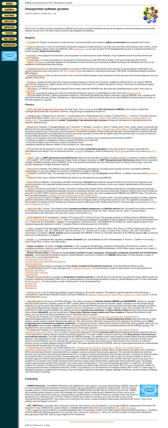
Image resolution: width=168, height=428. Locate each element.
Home (72, 421)
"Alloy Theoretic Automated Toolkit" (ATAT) (44, 220)
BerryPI (31, 308)
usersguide (79, 151)
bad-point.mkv (31, 275)
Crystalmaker (33, 60)
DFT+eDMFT (33, 160)
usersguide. (36, 281)
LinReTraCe (33, 198)
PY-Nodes (32, 317)
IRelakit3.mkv (31, 288)
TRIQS (30, 158)
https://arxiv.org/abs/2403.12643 (39, 332)
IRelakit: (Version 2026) (37, 277)
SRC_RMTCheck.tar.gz (126, 408)
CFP (29, 149)
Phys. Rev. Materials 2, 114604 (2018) (95, 118)
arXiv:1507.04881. (119, 129)
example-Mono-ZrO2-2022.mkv (38, 259)
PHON (30, 178)
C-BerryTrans (33, 348)
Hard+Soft (91, 421)
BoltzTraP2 (32, 182)
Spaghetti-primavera (36, 69)
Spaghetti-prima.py (36, 75)
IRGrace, (31, 93)
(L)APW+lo (78, 421)
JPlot (29, 95)
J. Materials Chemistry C (81, 268)
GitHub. (44, 297)
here (47, 86)
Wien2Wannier (34, 301)
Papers (104, 421)
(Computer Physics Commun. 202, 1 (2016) (89, 129)
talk (138, 151)
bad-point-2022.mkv (33, 264)
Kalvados (31, 56)
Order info (98, 421)
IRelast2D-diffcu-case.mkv (36, 273)
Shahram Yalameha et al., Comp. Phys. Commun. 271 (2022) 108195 (118, 295)
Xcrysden (32, 42)
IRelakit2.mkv (31, 286)
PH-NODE (32, 330)
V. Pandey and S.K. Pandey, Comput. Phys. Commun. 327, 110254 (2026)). (108, 348)
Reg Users (110, 421)
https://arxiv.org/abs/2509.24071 (39, 350)
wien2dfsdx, (33, 89)
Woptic (30, 127)
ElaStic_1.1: (33, 239)
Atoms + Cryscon (35, 62)
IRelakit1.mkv (31, 284)
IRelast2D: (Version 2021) (39, 266)
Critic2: (30, 228)
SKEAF (31, 209)
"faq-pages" (95, 412)
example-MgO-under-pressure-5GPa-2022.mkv (45, 262)
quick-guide (121, 151)
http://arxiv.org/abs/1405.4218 (64, 118)
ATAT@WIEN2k (34, 217)
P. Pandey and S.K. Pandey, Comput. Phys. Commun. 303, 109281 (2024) (104, 330)
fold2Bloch (32, 116)
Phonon (31, 169)
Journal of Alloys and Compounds (40, 250)
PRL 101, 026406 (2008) (70, 71)
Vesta (30, 47)
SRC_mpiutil (33, 410)
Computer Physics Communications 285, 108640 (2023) (72, 195)
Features (84, 421)
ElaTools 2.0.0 (33, 292)
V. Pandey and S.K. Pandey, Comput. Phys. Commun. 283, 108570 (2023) (104, 317)
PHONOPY (32, 173)
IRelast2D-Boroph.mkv (35, 270)
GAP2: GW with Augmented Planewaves (46, 109)
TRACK (31, 189)
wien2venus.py (80, 49)
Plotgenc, (32, 82)
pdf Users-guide (134, 93)
